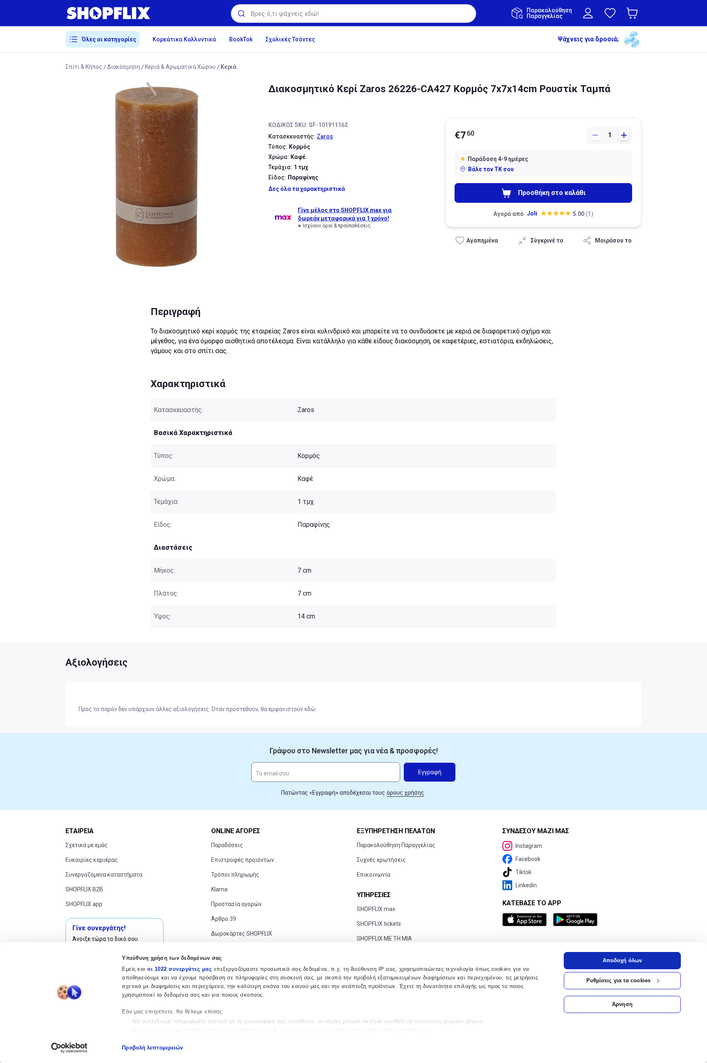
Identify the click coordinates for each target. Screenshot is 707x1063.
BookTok (240, 39)
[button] (634, 13)
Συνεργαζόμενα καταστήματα (103, 874)
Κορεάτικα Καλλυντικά (184, 39)
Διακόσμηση (123, 66)
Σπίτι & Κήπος (83, 66)
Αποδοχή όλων (622, 960)
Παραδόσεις (227, 845)
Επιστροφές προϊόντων (242, 860)
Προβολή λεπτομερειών (152, 1048)
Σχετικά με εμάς (86, 845)
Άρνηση (622, 1004)
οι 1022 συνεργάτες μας (179, 969)
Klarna (219, 889)
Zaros (325, 136)
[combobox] (353, 13)
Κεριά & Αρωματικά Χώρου (180, 66)
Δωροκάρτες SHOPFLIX (241, 933)
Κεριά (228, 66)
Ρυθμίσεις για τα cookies (618, 980)
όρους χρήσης (405, 792)
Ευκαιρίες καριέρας (91, 860)
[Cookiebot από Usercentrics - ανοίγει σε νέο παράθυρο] (69, 1048)
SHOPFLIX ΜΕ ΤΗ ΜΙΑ (384, 938)
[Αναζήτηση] (240, 14)
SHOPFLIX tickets (379, 923)
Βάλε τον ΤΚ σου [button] (491, 169)
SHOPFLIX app (83, 904)
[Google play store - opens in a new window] (575, 919)
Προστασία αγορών (236, 904)
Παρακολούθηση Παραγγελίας (396, 845)
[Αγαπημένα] (610, 13)
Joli (532, 213)
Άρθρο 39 (223, 919)
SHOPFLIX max (376, 909)
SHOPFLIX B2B (84, 889)
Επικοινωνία (373, 874)
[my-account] (588, 13)
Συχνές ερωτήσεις (381, 860)
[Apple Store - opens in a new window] (526, 919)
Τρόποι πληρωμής (235, 874)
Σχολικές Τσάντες (290, 39)
